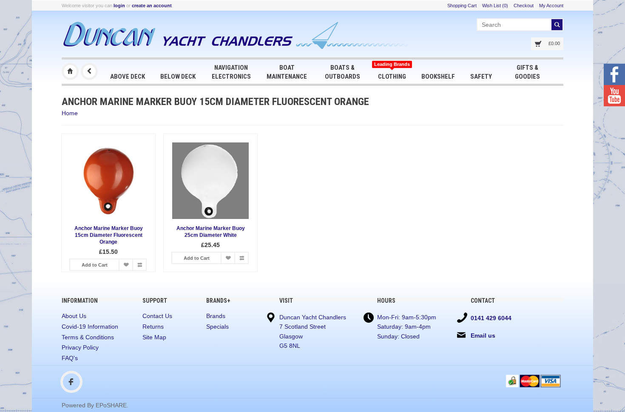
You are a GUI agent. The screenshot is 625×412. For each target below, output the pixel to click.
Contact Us (157, 316)
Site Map (154, 337)
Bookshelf (438, 76)
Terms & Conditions (88, 337)
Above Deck (127, 76)
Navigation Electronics (231, 72)
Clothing (392, 71)
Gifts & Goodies (527, 72)
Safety (481, 76)
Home (70, 113)
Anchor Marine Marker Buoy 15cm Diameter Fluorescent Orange (108, 235)
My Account (551, 5)
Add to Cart (95, 264)
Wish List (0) (495, 5)
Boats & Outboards (342, 72)
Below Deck (178, 76)
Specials (217, 326)
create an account (152, 5)
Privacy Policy (80, 347)
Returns (153, 326)
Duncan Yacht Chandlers (70, 71)
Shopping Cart (462, 5)
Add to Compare (139, 264)
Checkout (524, 5)
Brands (215, 316)
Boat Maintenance (287, 72)
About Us (74, 316)
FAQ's (70, 358)
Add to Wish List (126, 264)
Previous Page (89, 71)
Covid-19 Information (90, 326)
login (119, 5)
